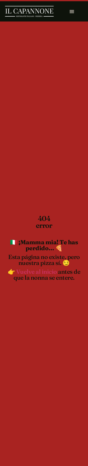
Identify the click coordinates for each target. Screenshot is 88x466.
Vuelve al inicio (36, 271)
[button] (72, 11)
